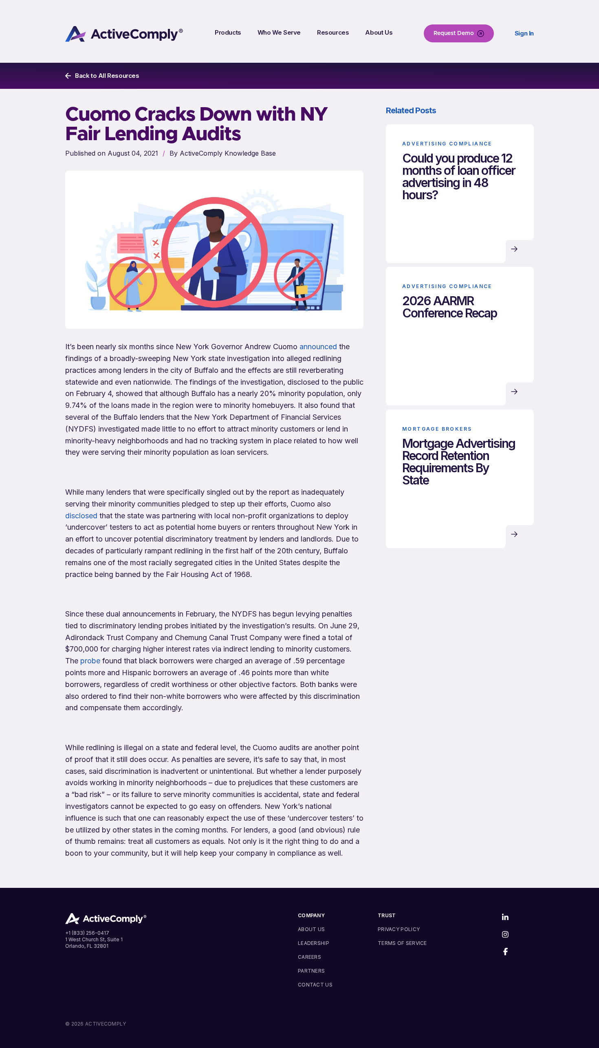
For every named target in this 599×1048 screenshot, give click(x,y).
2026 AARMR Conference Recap (449, 306)
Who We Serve (279, 32)
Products (228, 32)
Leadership (313, 943)
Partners (311, 971)
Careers (309, 957)
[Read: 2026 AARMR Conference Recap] (514, 391)
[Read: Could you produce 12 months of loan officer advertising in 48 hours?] (514, 249)
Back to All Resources (107, 75)
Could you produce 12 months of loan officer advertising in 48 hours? (458, 176)
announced (318, 346)
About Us (378, 32)
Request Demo (454, 33)
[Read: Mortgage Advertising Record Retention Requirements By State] (514, 534)
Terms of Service (402, 943)
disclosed (81, 515)
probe (90, 660)
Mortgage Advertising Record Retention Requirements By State (458, 461)
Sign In (524, 33)
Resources (333, 32)
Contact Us (315, 985)
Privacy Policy (399, 929)
